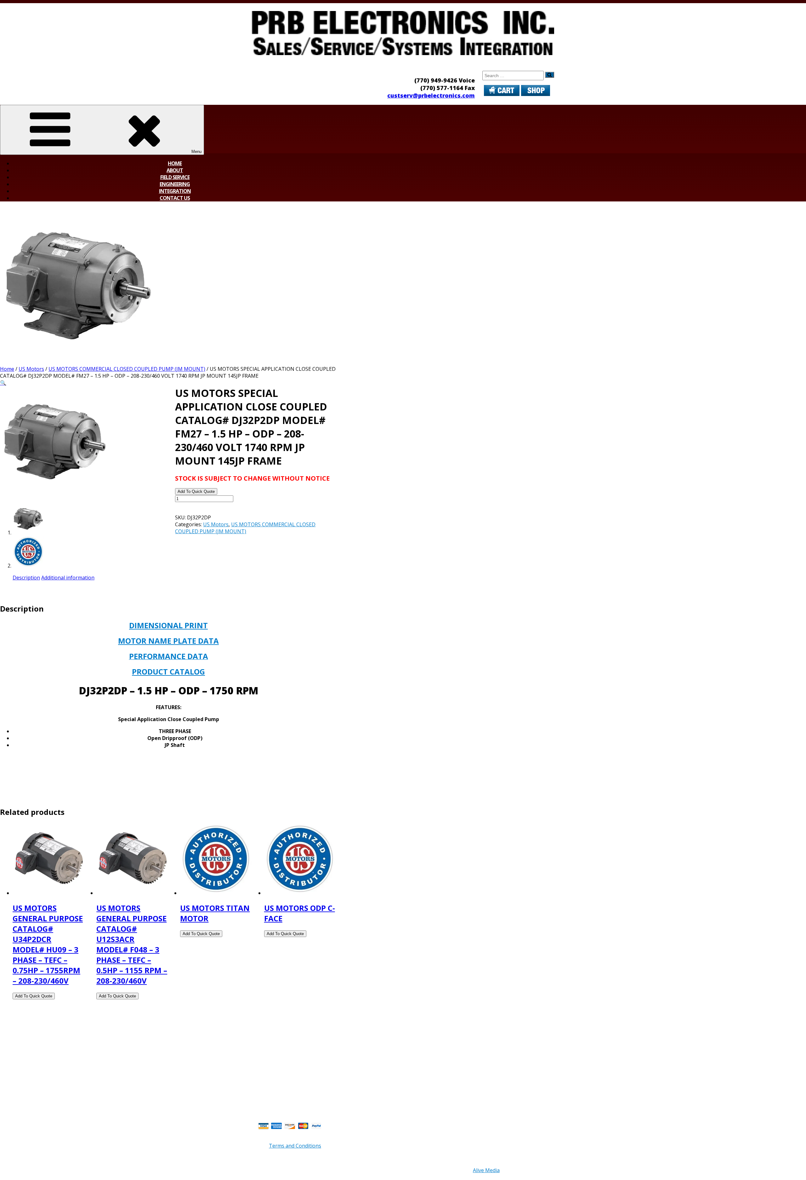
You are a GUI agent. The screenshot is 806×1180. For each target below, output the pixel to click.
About (175, 170)
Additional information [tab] (67, 577)
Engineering (175, 184)
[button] (3, 382)
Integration (175, 191)
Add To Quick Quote (196, 491)
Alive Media (486, 1170)
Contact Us (175, 198)
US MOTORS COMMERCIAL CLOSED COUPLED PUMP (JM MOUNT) (126, 368)
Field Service (175, 177)
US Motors (31, 368)
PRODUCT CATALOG (168, 671)
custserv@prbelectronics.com (431, 95)
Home (175, 163)
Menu (196, 151)
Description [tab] (26, 577)
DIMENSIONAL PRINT (168, 625)
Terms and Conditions (295, 1145)
